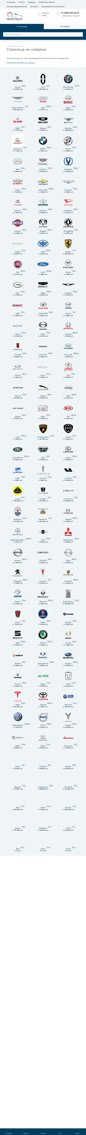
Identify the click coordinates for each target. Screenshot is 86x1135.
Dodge (43, 231)
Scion (17, 766)
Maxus (68, 766)
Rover (17, 622)
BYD (18, 169)
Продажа (32, 2)
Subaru (68, 663)
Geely (43, 293)
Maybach (43, 519)
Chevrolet (43, 190)
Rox (17, 849)
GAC (18, 293)
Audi (43, 108)
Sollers (18, 663)
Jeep (68, 396)
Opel (68, 560)
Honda (68, 334)
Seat (18, 643)
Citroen (17, 211)
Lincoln (43, 478)
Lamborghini (43, 437)
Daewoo (43, 211)
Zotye (43, 746)
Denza (18, 828)
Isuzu (42, 375)
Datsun (17, 231)
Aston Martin (18, 108)
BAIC (68, 108)
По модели (65, 26)
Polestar (43, 828)
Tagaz (43, 684)
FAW (43, 252)
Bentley (68, 128)
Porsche (68, 581)
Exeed (17, 252)
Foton (68, 272)
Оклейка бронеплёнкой (17, 7)
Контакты (34, 7)
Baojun (17, 787)
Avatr (68, 849)
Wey (18, 807)
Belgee (43, 128)
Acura (17, 87)
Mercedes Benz (18, 540)
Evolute (43, 766)
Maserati (18, 519)
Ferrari (68, 252)
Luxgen (43, 499)
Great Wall (43, 313)
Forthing (68, 787)
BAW (17, 128)
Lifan (17, 478)
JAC (68, 375)
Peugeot (18, 581)
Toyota (43, 705)
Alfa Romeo (68, 87)
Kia (68, 416)
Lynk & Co (68, 499)
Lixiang (68, 478)
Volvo (43, 725)
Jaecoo (17, 396)
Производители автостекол (53, 7)
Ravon (18, 602)
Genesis (68, 293)
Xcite (68, 828)
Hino (43, 334)
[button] (43, 14)
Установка (11, 2)
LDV (43, 458)
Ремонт (21, 2)
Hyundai (68, 355)
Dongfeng (68, 231)
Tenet (43, 807)
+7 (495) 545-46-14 (70, 13)
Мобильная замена (47, 2)
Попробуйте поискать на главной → (21, 63)
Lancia (68, 437)
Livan (42, 849)
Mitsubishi (68, 540)
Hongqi (17, 355)
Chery (17, 190)
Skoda (43, 643)
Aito (43, 87)
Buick (68, 149)
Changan (68, 169)
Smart (68, 643)
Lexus (68, 458)
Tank (68, 684)
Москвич (68, 746)
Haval (17, 334)
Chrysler (68, 190)
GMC (18, 313)
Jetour (18, 416)
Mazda (68, 519)
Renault (43, 602)
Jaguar (43, 396)
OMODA (43, 560)
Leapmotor (43, 787)
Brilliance (17, 149)
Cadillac (43, 169)
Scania (68, 622)
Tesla (17, 705)
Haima (68, 313)
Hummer (43, 355)
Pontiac (42, 581)
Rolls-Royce (68, 602)
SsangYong (43, 663)
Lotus (17, 499)
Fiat (17, 272)
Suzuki (18, 684)
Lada (18, 437)
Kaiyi (43, 416)
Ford (43, 272)
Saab (43, 622)
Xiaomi (68, 807)
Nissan (18, 560)
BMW (43, 149)
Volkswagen (17, 725)
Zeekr (17, 746)
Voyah (68, 725)
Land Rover (17, 458)
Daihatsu (68, 211)
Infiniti (18, 375)
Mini (43, 540)
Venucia (68, 705)
